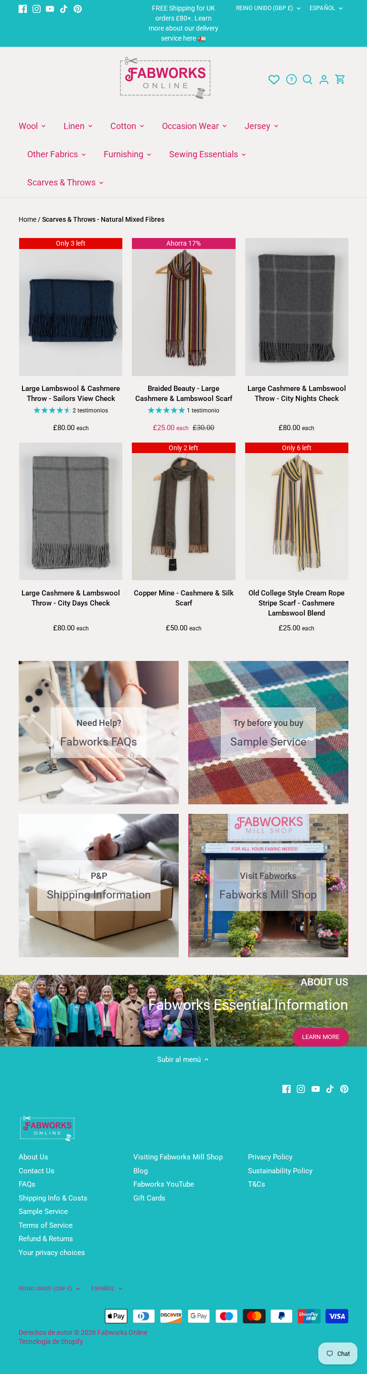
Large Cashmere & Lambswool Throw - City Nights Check (297, 393)
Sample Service (43, 1211)
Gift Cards (149, 1198)
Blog (140, 1171)
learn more (320, 1036)
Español (322, 8)
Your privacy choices (52, 1252)
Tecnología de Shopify (51, 1341)
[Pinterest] (78, 8)
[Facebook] (23, 8)
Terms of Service (46, 1225)
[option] (183, 1011)
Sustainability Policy (280, 1171)
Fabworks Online (122, 1332)
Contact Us (36, 1171)
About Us (33, 1157)
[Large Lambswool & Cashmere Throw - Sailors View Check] (70, 307)
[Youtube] (50, 8)
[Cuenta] (324, 79)
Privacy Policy (270, 1157)
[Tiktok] (64, 8)
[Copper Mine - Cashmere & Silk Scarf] (183, 511)
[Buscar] (308, 79)
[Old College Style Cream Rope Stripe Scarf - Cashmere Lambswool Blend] (296, 511)
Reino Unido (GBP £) (264, 8)
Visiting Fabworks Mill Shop (178, 1157)
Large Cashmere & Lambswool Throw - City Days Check (71, 598)
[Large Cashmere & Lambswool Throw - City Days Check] (70, 511)
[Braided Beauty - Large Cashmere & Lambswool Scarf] (183, 307)
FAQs (27, 1184)
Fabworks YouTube (163, 1184)
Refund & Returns (46, 1238)
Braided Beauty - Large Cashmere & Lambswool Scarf (183, 393)
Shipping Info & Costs (53, 1198)
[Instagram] (36, 8)
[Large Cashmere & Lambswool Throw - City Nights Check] (296, 307)
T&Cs (256, 1184)
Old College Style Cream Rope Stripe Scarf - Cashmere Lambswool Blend (296, 603)
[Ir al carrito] (340, 79)
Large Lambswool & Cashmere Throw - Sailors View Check (71, 393)
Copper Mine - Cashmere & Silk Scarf (184, 598)
